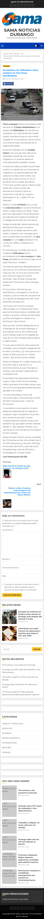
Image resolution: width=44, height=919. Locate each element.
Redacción (7, 79)
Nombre (6, 559)
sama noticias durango (22, 32)
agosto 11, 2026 (24, 883)
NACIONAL (6, 66)
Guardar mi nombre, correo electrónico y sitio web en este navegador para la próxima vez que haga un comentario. (21, 587)
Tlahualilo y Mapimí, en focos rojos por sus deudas (29, 825)
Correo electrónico (10, 568)
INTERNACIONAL (9, 743)
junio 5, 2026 (24, 621)
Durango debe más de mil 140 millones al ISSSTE (28, 841)
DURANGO (7, 733)
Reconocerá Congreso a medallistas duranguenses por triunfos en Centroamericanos (29, 875)
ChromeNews (36, 914)
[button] (22, 19)
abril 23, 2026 (24, 638)
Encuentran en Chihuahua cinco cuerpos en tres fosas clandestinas (20, 73)
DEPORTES (7, 729)
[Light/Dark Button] (37, 46)
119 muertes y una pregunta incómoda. (18, 665)
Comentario (7, 530)
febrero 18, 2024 (18, 79)
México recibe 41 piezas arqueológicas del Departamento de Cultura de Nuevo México (17, 491)
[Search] (41, 46)
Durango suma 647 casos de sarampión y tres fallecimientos (30, 808)
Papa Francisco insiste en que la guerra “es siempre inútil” (16, 467)
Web (4, 576)
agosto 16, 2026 (24, 865)
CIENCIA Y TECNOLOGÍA (12, 724)
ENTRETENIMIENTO (11, 738)
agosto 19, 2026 (24, 795)
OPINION (6, 752)
